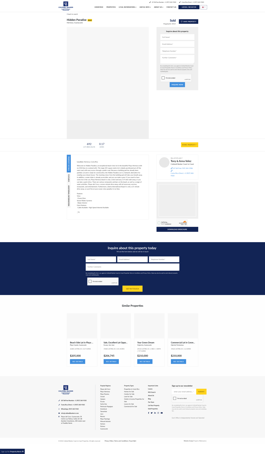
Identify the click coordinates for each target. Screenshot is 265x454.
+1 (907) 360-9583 (81, 400)
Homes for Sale (129, 391)
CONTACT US (171, 7)
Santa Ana (103, 404)
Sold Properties (153, 409)
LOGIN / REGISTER (189, 7)
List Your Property (153, 405)
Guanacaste (104, 429)
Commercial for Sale (130, 406)
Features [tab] (69, 178)
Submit (201, 391)
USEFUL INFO (145, 7)
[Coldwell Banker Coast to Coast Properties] (65, 6)
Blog (149, 399)
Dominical (103, 409)
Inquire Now (177, 84)
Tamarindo (103, 411)
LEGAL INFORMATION (127, 7)
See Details (77, 361)
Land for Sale (128, 396)
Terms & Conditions (176, 68)
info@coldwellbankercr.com (70, 413)
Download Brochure (177, 229)
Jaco (101, 414)
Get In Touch (132, 288)
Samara (102, 424)
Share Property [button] (189, 145)
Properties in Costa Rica (131, 389)
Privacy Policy (188, 68)
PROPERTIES (111, 7)
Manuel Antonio (105, 421)
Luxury (150, 389)
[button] (203, 7)
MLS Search (152, 392)
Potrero (102, 426)
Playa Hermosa (105, 391)
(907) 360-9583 (74, 409)
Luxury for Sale (129, 404)
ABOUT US (158, 7)
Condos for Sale (129, 394)
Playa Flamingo (105, 419)
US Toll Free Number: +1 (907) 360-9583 (163, 2)
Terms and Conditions (121, 441)
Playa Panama (104, 394)
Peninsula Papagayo (106, 406)
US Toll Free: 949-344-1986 (183, 168)
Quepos (102, 399)
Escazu (102, 401)
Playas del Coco (105, 389)
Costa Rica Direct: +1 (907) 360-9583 (192, 2)
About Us (151, 395)
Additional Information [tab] (69, 195)
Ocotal (102, 396)
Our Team (151, 402)
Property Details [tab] (69, 163)
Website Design (188, 441)
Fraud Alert (132, 441)
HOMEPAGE (99, 7)
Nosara (102, 416)
